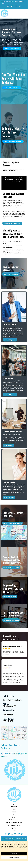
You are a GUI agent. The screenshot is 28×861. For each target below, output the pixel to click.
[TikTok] (20, 6)
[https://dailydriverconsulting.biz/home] (14, 13)
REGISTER (21, 1)
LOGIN (2, 3)
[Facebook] (8, 6)
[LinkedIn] (12, 6)
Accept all (14, 853)
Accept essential (14, 857)
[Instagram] (16, 6)
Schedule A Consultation (12, 48)
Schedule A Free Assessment (13, 141)
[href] (14, 532)
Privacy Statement (14, 840)
